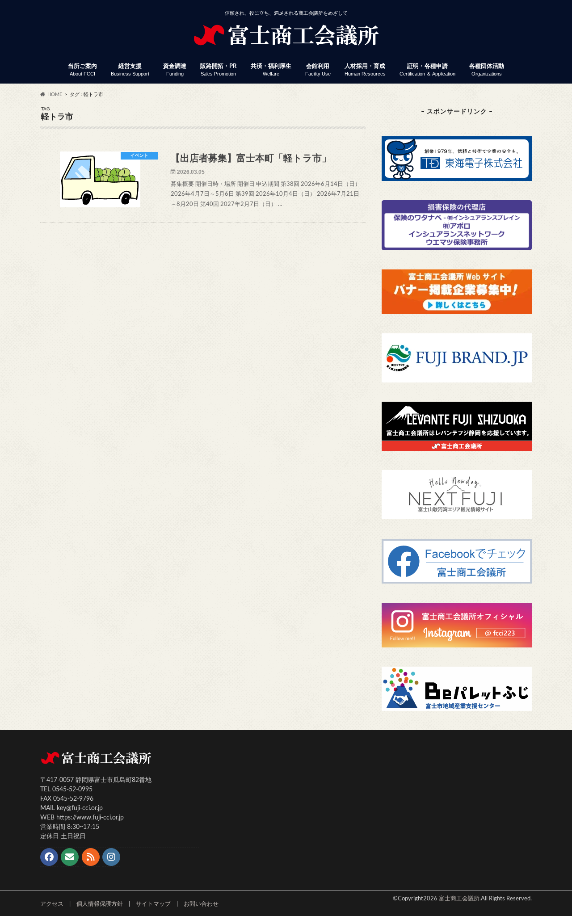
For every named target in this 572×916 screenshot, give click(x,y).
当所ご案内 (82, 69)
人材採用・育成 (365, 69)
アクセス (51, 904)
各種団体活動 (486, 69)
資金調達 (174, 69)
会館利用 (318, 69)
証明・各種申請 (427, 69)
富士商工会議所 (459, 898)
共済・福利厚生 (271, 69)
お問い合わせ (201, 904)
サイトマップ (153, 904)
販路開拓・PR (218, 69)
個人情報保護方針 (99, 904)
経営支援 (130, 69)
